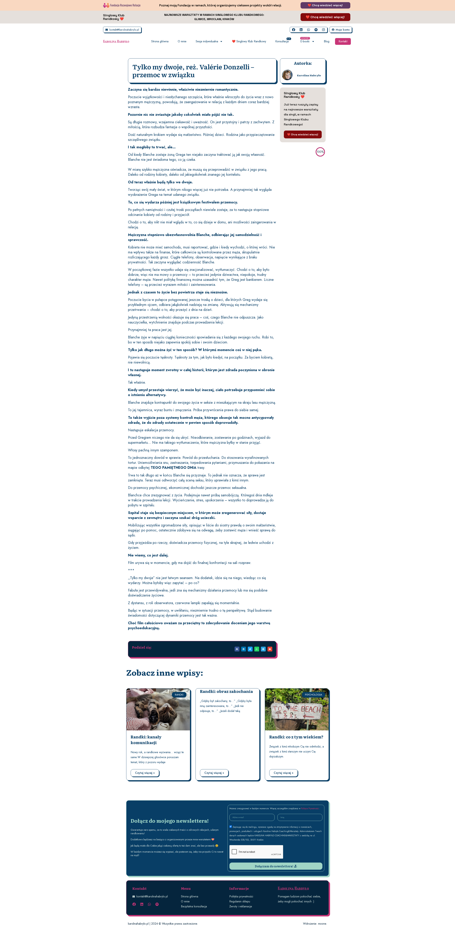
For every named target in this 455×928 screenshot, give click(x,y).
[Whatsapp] (308, 29)
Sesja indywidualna (207, 41)
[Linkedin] (301, 29)
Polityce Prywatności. (310, 808)
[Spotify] (316, 29)
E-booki (304, 40)
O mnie (182, 41)
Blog (326, 41)
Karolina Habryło (116, 41)
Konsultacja (282, 40)
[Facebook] (293, 29)
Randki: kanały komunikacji (146, 739)
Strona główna (159, 41)
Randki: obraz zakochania (226, 691)
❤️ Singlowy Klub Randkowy (249, 41)
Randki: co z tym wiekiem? (296, 737)
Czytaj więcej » (145, 773)
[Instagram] (323, 29)
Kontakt (343, 41)
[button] (237, 649)
